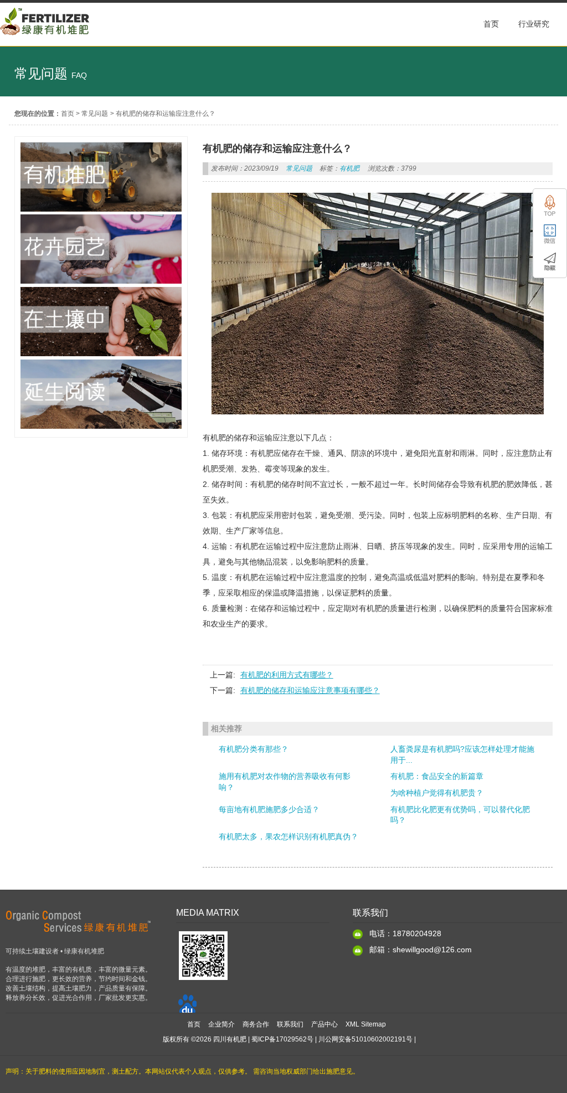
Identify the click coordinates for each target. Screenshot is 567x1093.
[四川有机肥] (45, 40)
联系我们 (290, 1024)
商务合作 (256, 1024)
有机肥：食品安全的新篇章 (436, 776)
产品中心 (324, 1024)
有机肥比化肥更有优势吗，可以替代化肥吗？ (460, 815)
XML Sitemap (366, 1024)
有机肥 (349, 168)
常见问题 (94, 113)
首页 (67, 113)
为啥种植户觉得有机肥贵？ (436, 792)
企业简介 (221, 1024)
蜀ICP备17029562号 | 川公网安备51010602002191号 (332, 1039)
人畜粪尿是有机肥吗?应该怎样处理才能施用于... (462, 754)
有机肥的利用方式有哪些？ (286, 674)
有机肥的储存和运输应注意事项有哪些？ (310, 690)
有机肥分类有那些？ (253, 749)
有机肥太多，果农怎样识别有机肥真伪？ (288, 836)
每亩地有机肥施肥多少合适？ (269, 809)
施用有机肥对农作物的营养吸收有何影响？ (284, 782)
